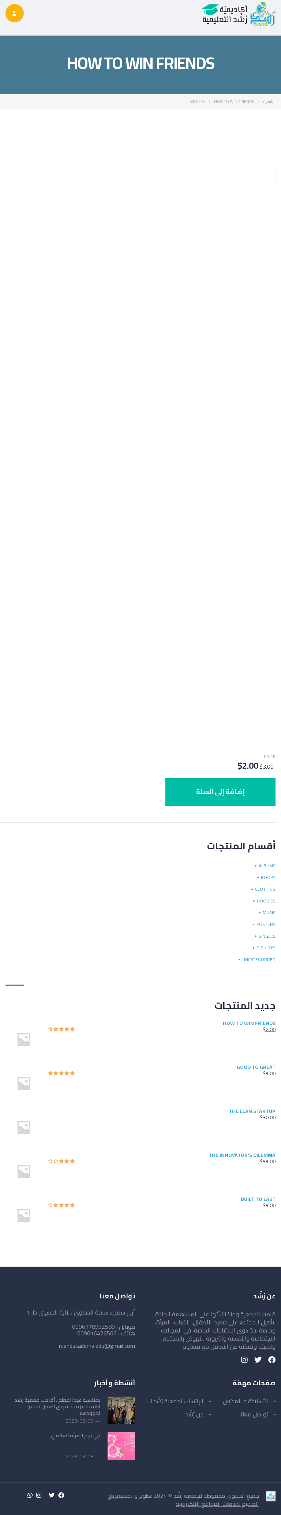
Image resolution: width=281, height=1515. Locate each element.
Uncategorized (259, 959)
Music (269, 913)
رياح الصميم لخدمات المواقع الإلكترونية (183, 1499)
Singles (197, 101)
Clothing (265, 889)
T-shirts (266, 948)
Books (268, 877)
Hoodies (266, 901)
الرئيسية (269, 101)
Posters (266, 924)
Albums (267, 866)
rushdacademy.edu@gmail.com (97, 1345)
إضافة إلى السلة (220, 792)
